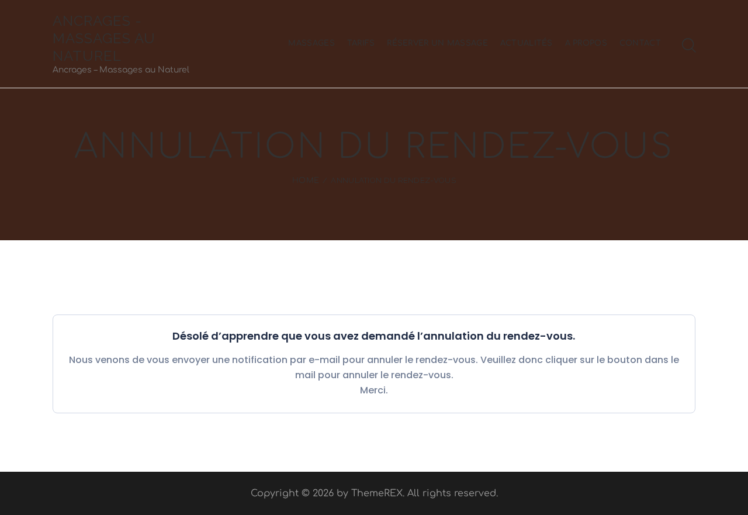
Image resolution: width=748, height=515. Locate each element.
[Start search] (689, 45)
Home (305, 181)
